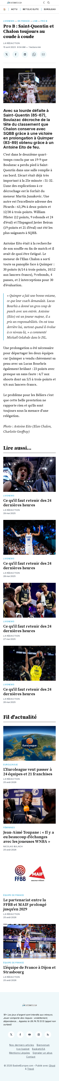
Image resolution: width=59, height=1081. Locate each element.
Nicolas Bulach (13, 846)
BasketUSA (38, 1049)
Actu (14, 9)
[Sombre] (44, 2)
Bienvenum (43, 1045)
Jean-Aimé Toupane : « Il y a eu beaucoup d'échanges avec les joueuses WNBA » (28, 837)
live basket (23, 1049)
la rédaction (11, 43)
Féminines (9, 827)
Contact (30, 1056)
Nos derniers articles (21, 1045)
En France (24, 21)
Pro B (44, 21)
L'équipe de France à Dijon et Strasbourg (29, 970)
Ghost (52, 1065)
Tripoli (30, 1068)
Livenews (8, 21)
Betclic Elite (31, 9)
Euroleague (51, 9)
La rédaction (11, 510)
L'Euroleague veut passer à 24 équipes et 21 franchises (27, 772)
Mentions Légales (19, 1052)
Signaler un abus (42, 1052)
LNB (35, 21)
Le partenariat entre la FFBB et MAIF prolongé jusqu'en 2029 (24, 905)
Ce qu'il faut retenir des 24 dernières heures (27, 503)
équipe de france (13, 895)
